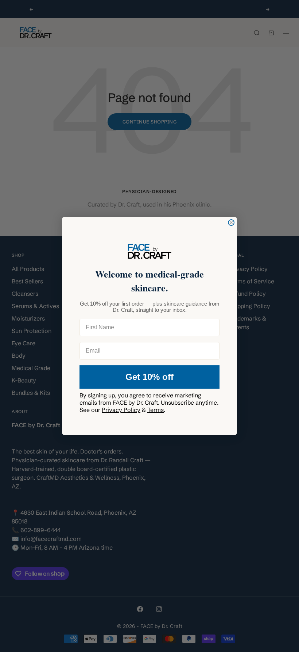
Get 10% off (149, 377)
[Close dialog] (231, 222)
